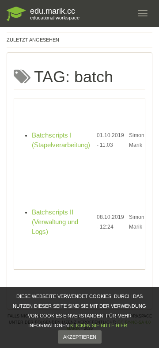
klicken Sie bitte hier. (99, 325)
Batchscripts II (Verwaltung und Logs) (55, 222)
